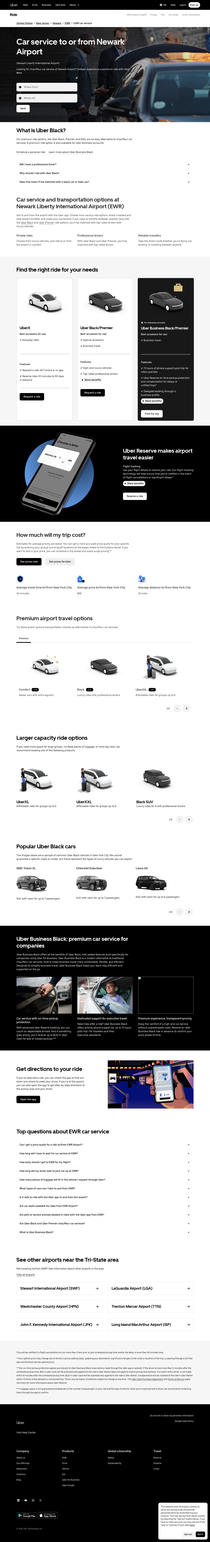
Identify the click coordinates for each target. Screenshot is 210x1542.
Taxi (163, 15)
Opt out (188, 1534)
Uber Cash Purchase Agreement (147, 1379)
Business (46, 5)
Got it (200, 1534)
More (19, 73)
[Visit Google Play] (27, 1516)
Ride (25, 5)
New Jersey (42, 23)
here (192, 1525)
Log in (183, 5)
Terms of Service (176, 1379)
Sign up (194, 5)
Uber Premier (46, 222)
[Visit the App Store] (48, 1515)
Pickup (153, 15)
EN (164, 5)
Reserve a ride (135, 496)
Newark (57, 23)
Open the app (28, 1099)
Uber (14, 5)
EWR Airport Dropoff (137, 15)
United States (24, 23)
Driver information (191, 15)
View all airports (25, 1274)
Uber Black (27, 222)
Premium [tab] (23, 638)
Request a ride (32, 396)
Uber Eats (60, 5)
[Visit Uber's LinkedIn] (18, 1500)
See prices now (29, 561)
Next (23, 108)
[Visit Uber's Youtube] (25, 1500)
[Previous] (177, 708)
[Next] (186, 708)
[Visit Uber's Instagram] (33, 1500)
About (73, 5)
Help (173, 5)
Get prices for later (60, 561)
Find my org (152, 413)
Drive (35, 5)
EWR (67, 23)
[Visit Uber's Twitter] (40, 1500)
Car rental (173, 15)
